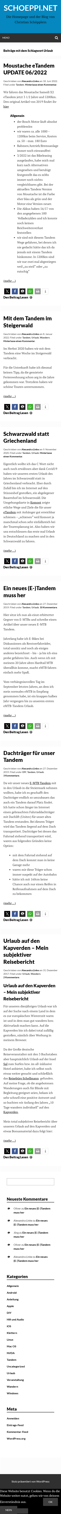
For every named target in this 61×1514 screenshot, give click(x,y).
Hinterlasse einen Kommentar (41, 84)
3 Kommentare (11, 775)
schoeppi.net (30, 7)
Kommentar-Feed (17, 1431)
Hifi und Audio (15, 1319)
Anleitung (12, 1299)
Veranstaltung (15, 1379)
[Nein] (22, 1511)
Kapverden (10, 1112)
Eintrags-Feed (15, 1425)
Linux (10, 1339)
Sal (5, 1064)
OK (50, 1501)
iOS (9, 1326)
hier (6, 106)
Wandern (45, 337)
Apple (10, 1306)
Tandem (20, 84)
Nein (8, 1509)
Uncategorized (16, 1366)
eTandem (9, 512)
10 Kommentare (48, 607)
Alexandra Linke (30, 81)
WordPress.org (16, 1438)
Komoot (35, 502)
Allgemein (13, 1285)
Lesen (18, 297)
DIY (24, 772)
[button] (7, 291)
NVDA (11, 1353)
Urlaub (35, 337)
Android (12, 1292)
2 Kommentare (11, 977)
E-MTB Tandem (40, 783)
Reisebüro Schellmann (24, 1078)
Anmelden (13, 1418)
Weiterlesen (35, 1502)
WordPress (42, 1481)
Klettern (12, 1332)
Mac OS (11, 1346)
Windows (12, 1393)
